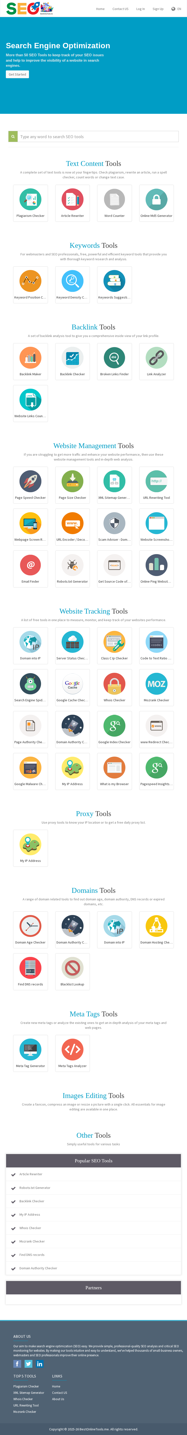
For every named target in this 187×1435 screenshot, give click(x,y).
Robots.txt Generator (34, 1187)
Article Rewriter (30, 1174)
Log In (140, 9)
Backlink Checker (31, 1201)
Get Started (17, 74)
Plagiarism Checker (26, 1386)
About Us (58, 1399)
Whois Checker (30, 1228)
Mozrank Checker (32, 1241)
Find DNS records (32, 1254)
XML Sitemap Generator (28, 1393)
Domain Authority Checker (38, 1268)
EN (178, 9)
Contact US (120, 9)
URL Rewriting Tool (26, 1405)
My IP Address (29, 1214)
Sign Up (158, 9)
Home (100, 9)
